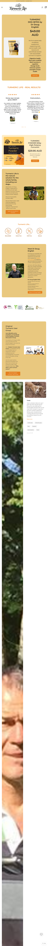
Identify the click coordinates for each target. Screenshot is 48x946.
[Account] (42, 6)
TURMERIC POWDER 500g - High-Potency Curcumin (35, 144)
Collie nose (30, 422)
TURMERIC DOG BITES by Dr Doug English (35, 23)
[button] (41, 934)
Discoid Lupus (38, 422)
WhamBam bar (31, 106)
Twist (28, 400)
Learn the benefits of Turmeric (13, 212)
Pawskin (34, 426)
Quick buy (35, 75)
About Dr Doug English (35, 292)
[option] (11, 110)
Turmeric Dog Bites (11, 110)
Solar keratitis (31, 429)
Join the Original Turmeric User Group (13, 373)
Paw (29, 426)
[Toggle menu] (2, 7)
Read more (29, 419)
